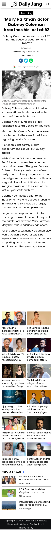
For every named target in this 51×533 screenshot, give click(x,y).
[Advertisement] (25, 281)
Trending (26, 13)
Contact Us (36, 524)
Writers (24, 524)
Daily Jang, (30, 520)
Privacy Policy (25, 527)
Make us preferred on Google (28, 67)
